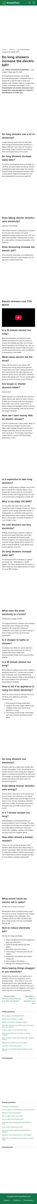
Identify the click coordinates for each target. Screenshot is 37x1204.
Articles (12, 49)
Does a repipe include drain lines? (12, 1116)
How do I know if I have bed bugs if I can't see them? (18, 1109)
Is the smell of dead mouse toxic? (12, 1127)
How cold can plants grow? (10, 1106)
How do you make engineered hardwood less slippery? (16, 1131)
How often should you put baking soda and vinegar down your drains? (18, 1026)
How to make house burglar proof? (13, 1119)
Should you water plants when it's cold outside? (16, 1135)
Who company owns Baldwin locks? (13, 1016)
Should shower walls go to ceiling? (12, 1019)
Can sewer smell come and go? (12, 1046)
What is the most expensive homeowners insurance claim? (18, 1138)
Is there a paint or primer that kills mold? (14, 1030)
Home (4, 49)
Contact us (17, 1200)
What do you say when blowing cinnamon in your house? (17, 1049)
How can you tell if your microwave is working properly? (16, 1034)
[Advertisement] (18, 26)
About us (7, 1200)
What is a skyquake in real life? (29, 1001)
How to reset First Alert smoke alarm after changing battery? (18, 1038)
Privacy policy (28, 1200)
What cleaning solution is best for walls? (14, 1042)
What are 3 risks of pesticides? (11, 1113)
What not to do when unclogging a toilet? (14, 1022)
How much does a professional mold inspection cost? (16, 1123)
